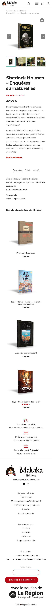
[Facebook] (24, 484)
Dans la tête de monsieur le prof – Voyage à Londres (26, 303)
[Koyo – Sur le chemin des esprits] (26, 382)
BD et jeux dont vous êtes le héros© (26, 501)
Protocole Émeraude (26, 253)
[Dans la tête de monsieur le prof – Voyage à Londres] (26, 282)
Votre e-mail (26, 567)
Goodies (26, 528)
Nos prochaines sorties (26, 540)
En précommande (26, 513)
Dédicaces (26, 536)
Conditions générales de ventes (26, 555)
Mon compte (26, 551)
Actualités (26, 532)
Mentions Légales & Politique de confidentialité (26, 559)
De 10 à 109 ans (20, 11)
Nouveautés (26, 497)
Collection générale (26, 493)
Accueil (9, 11)
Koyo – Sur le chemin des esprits (26, 402)
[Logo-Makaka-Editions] (10, 3)
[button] (28, 3)
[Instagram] (28, 484)
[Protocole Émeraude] (26, 233)
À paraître (26, 509)
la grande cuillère (29, 605)
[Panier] (42, 3)
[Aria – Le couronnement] (26, 333)
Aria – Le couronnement (26, 353)
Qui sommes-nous (26, 524)
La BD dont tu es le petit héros (26, 505)
